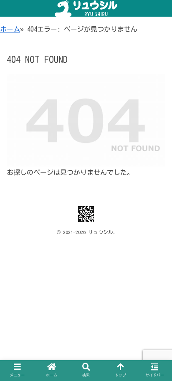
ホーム (10, 29)
